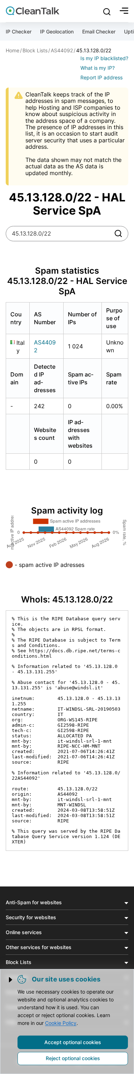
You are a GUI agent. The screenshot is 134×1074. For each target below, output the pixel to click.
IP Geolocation (57, 31)
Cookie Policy (60, 1023)
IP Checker (18, 31)
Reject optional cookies (73, 1058)
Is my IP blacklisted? (104, 58)
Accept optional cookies (72, 1042)
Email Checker (98, 31)
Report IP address (101, 77)
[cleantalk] (32, 10)
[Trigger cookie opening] (11, 979)
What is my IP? (97, 68)
